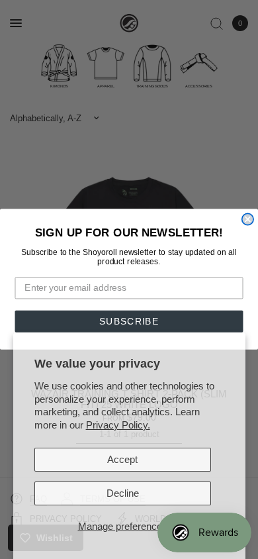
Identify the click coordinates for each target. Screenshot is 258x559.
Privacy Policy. (118, 425)
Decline (123, 493)
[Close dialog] (247, 219)
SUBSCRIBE (129, 322)
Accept (122, 459)
